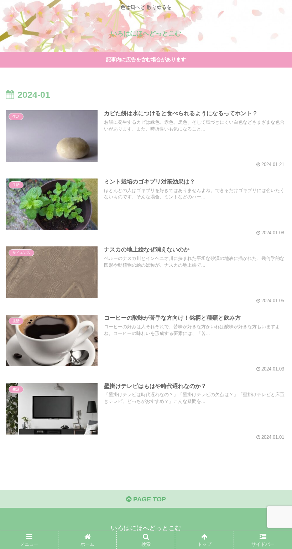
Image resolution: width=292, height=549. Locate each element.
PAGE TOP (148, 499)
